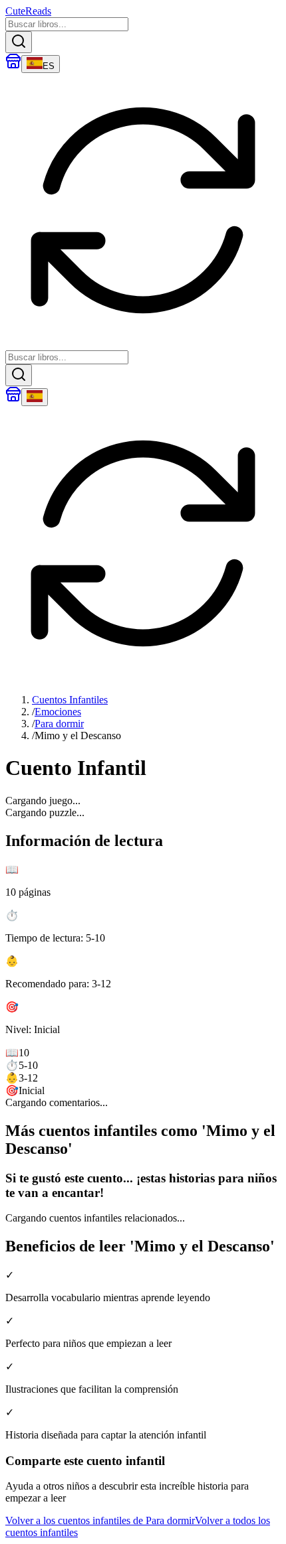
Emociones (58, 711)
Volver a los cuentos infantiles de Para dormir (100, 1520)
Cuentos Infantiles (70, 699)
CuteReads (28, 11)
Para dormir (59, 723)
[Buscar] (18, 42)
